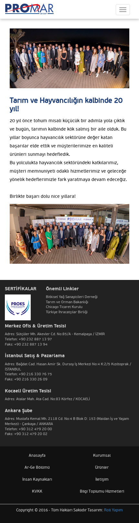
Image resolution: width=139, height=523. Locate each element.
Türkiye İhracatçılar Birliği (67, 312)
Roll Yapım (113, 510)
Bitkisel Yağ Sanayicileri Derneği (72, 297)
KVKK (37, 491)
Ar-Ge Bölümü (37, 467)
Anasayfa (37, 455)
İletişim (102, 479)
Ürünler (102, 467)
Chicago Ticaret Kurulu (64, 307)
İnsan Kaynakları (37, 479)
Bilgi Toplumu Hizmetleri (102, 491)
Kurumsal (102, 455)
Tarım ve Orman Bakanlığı (67, 302)
